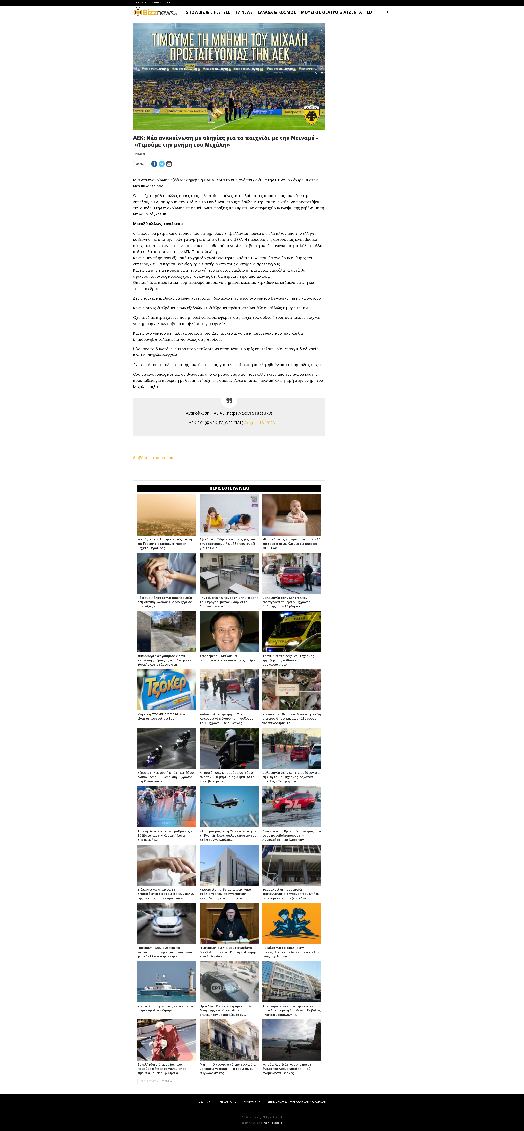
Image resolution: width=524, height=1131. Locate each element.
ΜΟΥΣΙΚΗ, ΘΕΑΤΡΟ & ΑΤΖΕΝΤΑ (331, 12)
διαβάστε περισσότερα (153, 457)
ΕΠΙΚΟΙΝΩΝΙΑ (173, 2)
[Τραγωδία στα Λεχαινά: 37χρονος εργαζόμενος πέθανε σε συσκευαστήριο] (291, 631)
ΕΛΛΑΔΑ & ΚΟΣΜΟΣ (276, 12)
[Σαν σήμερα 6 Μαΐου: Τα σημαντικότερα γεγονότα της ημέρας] (229, 631)
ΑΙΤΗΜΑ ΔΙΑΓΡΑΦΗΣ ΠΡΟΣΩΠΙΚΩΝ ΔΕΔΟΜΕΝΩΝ (297, 1102)
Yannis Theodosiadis (273, 1122)
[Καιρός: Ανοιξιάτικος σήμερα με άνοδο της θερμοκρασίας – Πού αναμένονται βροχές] (291, 1040)
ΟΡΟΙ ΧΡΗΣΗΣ (251, 1102)
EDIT (371, 12)
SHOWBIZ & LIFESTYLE (208, 12)
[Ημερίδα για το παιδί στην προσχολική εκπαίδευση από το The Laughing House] (291, 923)
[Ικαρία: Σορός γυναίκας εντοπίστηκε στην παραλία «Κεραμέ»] (166, 981)
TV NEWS (244, 12)
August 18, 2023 (259, 422)
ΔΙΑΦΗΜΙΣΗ (157, 2)
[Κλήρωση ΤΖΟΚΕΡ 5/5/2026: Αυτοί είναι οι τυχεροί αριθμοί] (166, 689)
